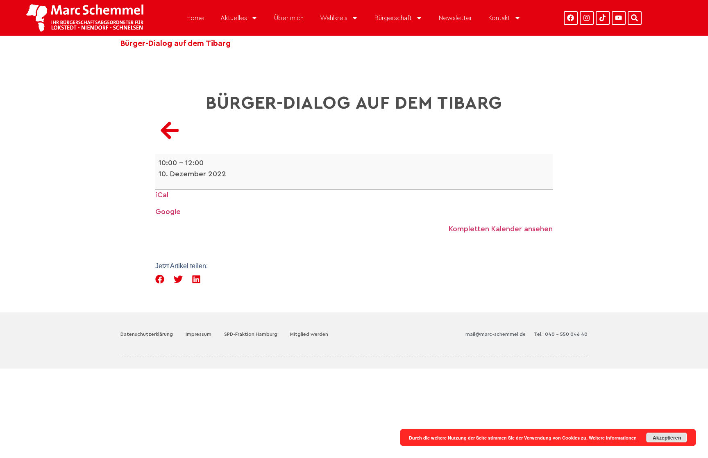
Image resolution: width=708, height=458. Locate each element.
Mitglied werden (309, 334)
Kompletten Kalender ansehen (501, 228)
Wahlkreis (333, 18)
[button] (160, 279)
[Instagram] (587, 18)
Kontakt (499, 18)
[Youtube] (619, 18)
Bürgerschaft (393, 18)
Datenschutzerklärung (146, 334)
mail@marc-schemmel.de (495, 334)
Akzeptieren (667, 437)
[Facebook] (571, 18)
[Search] (635, 18)
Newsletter (455, 18)
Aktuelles (233, 18)
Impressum (198, 334)
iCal (161, 194)
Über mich (289, 18)
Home (195, 18)
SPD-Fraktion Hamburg (250, 334)
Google (168, 211)
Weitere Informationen (613, 438)
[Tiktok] (603, 18)
